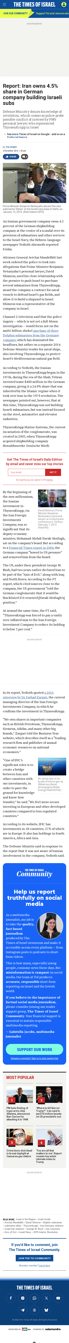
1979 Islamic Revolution (45, 1232)
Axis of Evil (10, 1232)
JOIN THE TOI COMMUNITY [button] (34, 1258)
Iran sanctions (53, 1229)
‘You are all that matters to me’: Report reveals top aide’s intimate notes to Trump (49, 1156)
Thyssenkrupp (30, 1225)
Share (13, 156)
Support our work (34, 1049)
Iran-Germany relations (52, 1225)
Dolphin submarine (52, 1222)
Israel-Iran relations (14, 1229)
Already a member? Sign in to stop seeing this (34, 1058)
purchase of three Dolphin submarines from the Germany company (31, 335)
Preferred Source (17, 137)
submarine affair (13, 1225)
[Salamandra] (53, 1329)
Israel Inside (44, 1219)
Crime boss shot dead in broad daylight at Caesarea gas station (19, 1153)
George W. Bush (35, 1229)
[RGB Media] (27, 1329)
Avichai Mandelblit (14, 1222)
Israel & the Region (26, 1219)
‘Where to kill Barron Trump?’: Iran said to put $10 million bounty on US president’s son (48, 1112)
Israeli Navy (25, 1232)
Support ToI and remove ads (52, 13)
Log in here (44, 1265)
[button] (63, 4)
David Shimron (33, 1222)
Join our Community (15, 13)
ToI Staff (11, 147)
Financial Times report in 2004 (31, 547)
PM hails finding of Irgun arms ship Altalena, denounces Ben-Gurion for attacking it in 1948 (18, 1114)
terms (50, 480)
